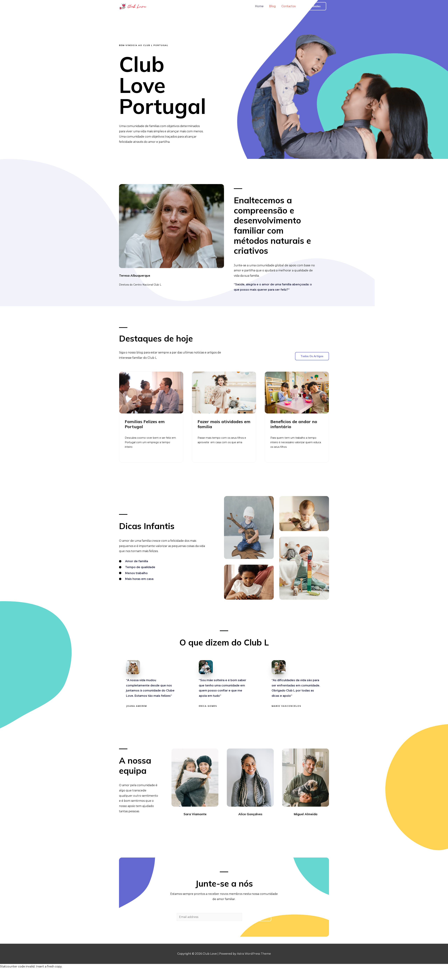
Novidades (314, 6)
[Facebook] (185, 823)
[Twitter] (191, 823)
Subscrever (257, 917)
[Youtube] (204, 823)
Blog (272, 6)
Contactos (288, 6)
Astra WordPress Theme (254, 953)
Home (259, 6)
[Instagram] (198, 823)
